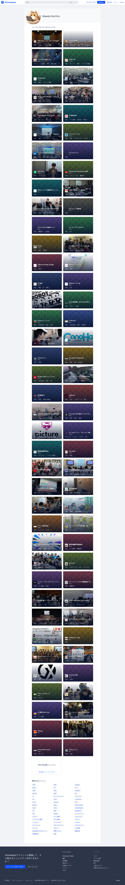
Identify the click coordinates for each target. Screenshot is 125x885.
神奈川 (67, 660)
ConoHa (71, 339)
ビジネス (86, 138)
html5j (40, 246)
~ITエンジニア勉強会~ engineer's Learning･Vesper (54, 134)
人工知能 (43, 63)
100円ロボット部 (74, 638)
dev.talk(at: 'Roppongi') (76, 358)
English (122, 2)
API (94, 863)
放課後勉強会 (73, 488)
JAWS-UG (72, 59)
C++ (84, 101)
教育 (48, 63)
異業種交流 (36, 834)
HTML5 (45, 250)
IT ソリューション (59, 796)
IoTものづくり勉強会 (75, 656)
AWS (78, 63)
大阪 (67, 492)
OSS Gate (41, 171)
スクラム (48, 530)
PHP (71, 269)
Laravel (83, 474)
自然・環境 (53, 63)
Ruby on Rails (51, 343)
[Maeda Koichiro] (42, 20)
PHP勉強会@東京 (74, 470)
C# (70, 287)
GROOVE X (41, 675)
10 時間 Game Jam (43, 712)
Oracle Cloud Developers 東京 (78, 171)
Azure (71, 679)
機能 (63, 858)
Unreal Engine (79, 808)
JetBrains (72, 395)
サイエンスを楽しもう (44, 59)
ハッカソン (41, 511)
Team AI (40, 563)
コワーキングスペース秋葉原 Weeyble (80, 376)
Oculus (76, 716)
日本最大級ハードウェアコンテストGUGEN (51, 600)
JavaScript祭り (73, 41)
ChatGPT (77, 790)
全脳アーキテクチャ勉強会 (77, 190)
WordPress (77, 492)
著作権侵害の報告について (42, 880)
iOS (47, 157)
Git (44, 157)
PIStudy (40, 731)
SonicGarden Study (44, 749)
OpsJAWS (72, 451)
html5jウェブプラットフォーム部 (79, 246)
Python (40, 418)
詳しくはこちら (33, 866)
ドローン (77, 819)
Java (40, 45)
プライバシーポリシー (18, 880)
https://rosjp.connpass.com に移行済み (81, 619)
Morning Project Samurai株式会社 (48, 414)
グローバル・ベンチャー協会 (78, 78)
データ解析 (72, 548)
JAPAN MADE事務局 (44, 470)
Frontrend (72, 731)
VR (33, 810)
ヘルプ (95, 856)
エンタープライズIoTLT (76, 227)
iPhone (85, 119)
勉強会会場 (96, 860)
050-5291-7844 (90, 2)
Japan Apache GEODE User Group (49, 544)
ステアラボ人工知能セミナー (46, 227)
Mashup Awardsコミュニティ (47, 619)
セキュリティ (42, 455)
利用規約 (7, 880)
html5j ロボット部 (43, 302)
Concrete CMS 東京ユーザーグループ (80, 414)
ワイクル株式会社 (43, 526)
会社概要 (64, 860)
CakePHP (76, 474)
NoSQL (45, 548)
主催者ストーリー (67, 865)
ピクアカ (40, 432)
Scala (34, 808)
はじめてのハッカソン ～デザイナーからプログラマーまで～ (57, 656)
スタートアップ (42, 343)
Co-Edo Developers (44, 339)
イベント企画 (97, 858)
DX (86, 436)
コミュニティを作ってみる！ (15, 866)
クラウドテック (73, 153)
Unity (78, 45)
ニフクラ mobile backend (46, 153)
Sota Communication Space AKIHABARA (51, 209)
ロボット (36, 63)
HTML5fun (72, 320)
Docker (35, 793)
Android (79, 119)
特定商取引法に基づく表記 (58, 880)
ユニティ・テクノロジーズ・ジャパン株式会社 (52, 582)
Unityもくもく (73, 749)
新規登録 (109, 2)
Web (40, 82)
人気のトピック (98, 865)
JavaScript (72, 45)
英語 (71, 82)
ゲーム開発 (72, 119)
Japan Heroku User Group (46, 115)
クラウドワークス (74, 134)
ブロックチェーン (58, 825)
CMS (47, 287)
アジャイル (41, 530)
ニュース (64, 868)
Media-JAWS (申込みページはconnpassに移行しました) (55, 97)
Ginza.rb (71, 507)
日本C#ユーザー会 (74, 283)
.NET (85, 399)
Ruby (40, 399)
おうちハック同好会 (75, 209)
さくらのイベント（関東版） (46, 488)
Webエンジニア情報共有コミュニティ (49, 190)
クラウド (48, 119)
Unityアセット (42, 358)
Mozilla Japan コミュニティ (46, 376)
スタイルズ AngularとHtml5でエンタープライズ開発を (55, 638)
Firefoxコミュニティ (44, 320)
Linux (34, 802)
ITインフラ (72, 63)
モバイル (35, 828)
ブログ (64, 870)
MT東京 (40, 283)
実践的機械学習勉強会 (75, 544)
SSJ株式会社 (73, 115)
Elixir (55, 793)
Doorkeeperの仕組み (68, 856)
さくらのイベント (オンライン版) (79, 432)
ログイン (115, 2)
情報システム (57, 831)
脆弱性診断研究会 (43, 451)
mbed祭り (72, 97)
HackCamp (41, 507)
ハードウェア (86, 567)
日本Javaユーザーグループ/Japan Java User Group (54, 41)
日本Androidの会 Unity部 (45, 264)
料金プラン (65, 863)
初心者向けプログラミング (40, 831)
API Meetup (41, 78)
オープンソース (42, 175)
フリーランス (36, 825)
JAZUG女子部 (73, 675)
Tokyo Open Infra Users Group (79, 600)
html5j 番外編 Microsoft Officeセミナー (82, 302)
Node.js (88, 45)
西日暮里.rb (41, 395)
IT (43, 287)
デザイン (72, 306)
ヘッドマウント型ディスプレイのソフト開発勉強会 (84, 712)
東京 (35, 45)
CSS (52, 324)
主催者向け (101, 2)
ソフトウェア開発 (47, 45)
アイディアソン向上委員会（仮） (79, 526)
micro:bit (72, 563)
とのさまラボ (73, 693)
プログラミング (77, 82)
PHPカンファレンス (75, 264)
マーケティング (77, 138)
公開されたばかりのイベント (101, 868)
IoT (83, 45)
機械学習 (82, 175)
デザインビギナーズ (44, 693)
